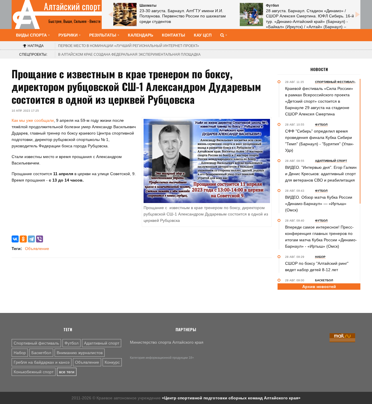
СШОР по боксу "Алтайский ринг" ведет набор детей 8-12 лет (316, 266)
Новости (319, 69)
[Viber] (39, 238)
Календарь (140, 35)
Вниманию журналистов (80, 352)
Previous (110, 14)
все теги (66, 371)
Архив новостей (319, 286)
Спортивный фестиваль (36, 343)
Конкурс (112, 362)
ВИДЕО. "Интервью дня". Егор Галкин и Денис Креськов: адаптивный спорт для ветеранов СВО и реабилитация (321, 173)
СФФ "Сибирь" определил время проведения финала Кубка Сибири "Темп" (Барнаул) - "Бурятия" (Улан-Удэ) (319, 141)
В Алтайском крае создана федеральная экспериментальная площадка (129, 54)
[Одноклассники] (23, 238)
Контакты (173, 35)
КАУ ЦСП (203, 35)
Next (357, 14)
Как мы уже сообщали (33, 120)
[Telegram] (31, 238)
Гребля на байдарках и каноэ (41, 362)
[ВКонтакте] (15, 238)
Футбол (71, 343)
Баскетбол (41, 352)
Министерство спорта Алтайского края (166, 342)
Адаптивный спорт (101, 343)
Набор (20, 352)
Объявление (37, 248)
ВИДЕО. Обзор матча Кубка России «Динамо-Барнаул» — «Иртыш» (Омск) (318, 203)
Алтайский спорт (72, 6)
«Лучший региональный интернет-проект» (128, 46)
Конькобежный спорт (33, 371)
